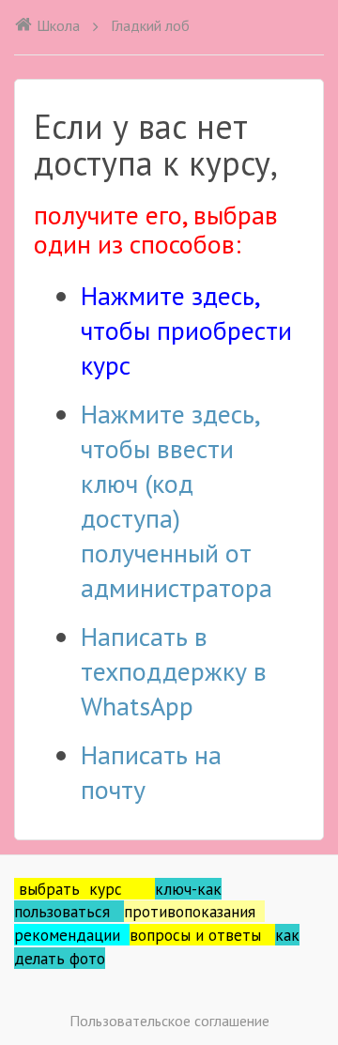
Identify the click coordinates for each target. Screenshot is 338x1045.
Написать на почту (151, 772)
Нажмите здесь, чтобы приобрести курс (186, 330)
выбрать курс (87, 888)
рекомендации (72, 934)
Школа (58, 25)
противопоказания (194, 911)
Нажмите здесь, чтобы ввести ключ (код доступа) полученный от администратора (176, 500)
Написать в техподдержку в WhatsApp (174, 671)
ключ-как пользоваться (118, 900)
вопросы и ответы (202, 934)
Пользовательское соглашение (169, 1020)
